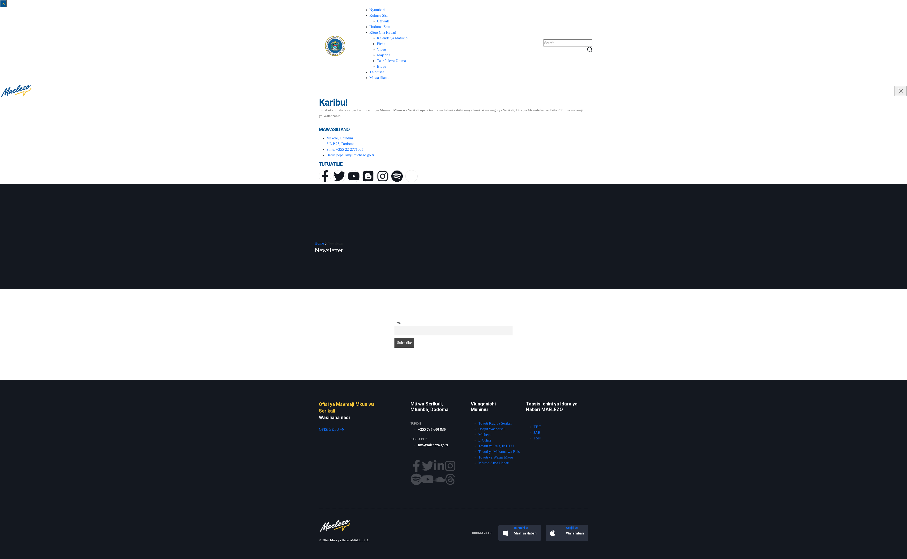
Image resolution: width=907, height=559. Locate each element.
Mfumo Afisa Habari (493, 463)
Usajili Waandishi (491, 429)
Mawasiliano (379, 78)
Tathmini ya (521, 528)
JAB (537, 432)
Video (381, 49)
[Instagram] (382, 176)
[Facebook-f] (325, 176)
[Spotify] (397, 176)
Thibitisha (376, 72)
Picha (381, 44)
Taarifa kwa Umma (391, 61)
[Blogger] (368, 176)
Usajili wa (572, 528)
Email (398, 323)
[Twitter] (339, 176)
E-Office (484, 440)
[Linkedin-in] (439, 466)
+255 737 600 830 (432, 429)
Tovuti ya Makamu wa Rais (499, 452)
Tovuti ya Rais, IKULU (496, 446)
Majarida (383, 55)
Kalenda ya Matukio (392, 38)
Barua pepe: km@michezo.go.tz (350, 155)
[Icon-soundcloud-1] (411, 176)
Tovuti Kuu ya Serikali (495, 423)
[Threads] (450, 479)
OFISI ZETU (329, 429)
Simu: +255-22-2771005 (344, 149)
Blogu (381, 66)
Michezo (484, 435)
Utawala (383, 21)
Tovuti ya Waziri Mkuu (495, 457)
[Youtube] (354, 176)
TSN (537, 438)
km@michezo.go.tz (433, 445)
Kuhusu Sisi (378, 15)
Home (319, 243)
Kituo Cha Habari (382, 32)
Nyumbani (377, 10)
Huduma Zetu (379, 27)
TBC (537, 427)
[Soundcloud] (439, 479)
